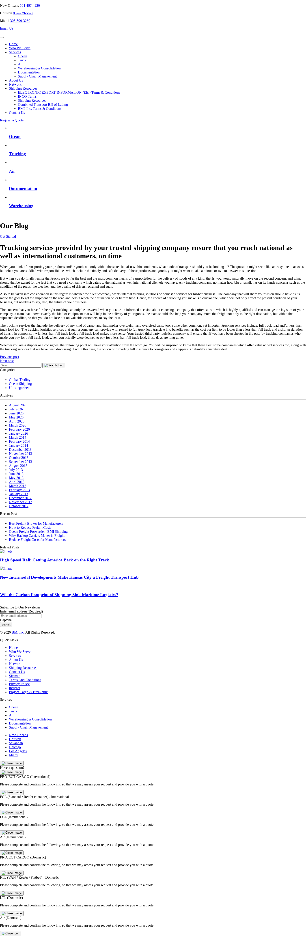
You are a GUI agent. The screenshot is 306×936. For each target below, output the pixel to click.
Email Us (6, 28)
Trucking (17, 153)
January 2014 (18, 445)
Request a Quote (12, 120)
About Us (16, 80)
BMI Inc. (18, 632)
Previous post (9, 357)
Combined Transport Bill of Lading (43, 104)
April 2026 (16, 421)
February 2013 (19, 490)
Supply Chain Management (37, 76)
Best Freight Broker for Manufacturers (36, 523)
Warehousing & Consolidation (39, 68)
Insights (14, 688)
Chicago (15, 747)
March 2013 (17, 486)
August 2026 (18, 405)
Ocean (22, 56)
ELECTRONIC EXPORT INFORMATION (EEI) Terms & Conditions (69, 92)
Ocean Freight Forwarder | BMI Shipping (38, 531)
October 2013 (18, 457)
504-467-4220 (30, 5)
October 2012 (18, 506)
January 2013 (18, 494)
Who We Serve (19, 48)
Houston (15, 739)
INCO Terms (27, 96)
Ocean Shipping (20, 384)
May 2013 (16, 478)
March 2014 (17, 437)
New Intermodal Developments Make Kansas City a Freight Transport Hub (69, 577)
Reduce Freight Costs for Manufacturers (37, 539)
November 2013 (20, 453)
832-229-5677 (23, 13)
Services (15, 52)
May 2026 (16, 417)
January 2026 (18, 433)
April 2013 (16, 482)
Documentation (29, 72)
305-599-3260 (20, 21)
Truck (22, 60)
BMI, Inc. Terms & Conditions (39, 108)
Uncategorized (19, 388)
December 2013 (20, 449)
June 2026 (16, 413)
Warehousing (21, 205)
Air (20, 64)
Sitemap (14, 676)
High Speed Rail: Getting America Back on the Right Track (54, 560)
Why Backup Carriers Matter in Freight (37, 535)
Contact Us (17, 112)
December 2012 (20, 498)
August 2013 (18, 466)
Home (13, 44)
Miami (13, 755)
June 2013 (16, 474)
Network (15, 84)
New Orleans (18, 735)
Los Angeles (18, 751)
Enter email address (21, 611)
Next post (7, 361)
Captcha (6, 620)
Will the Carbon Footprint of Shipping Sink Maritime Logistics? (59, 594)
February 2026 (19, 429)
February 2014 (19, 441)
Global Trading (19, 380)
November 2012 (20, 502)
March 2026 (17, 425)
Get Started (8, 236)
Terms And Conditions (25, 680)
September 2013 (20, 462)
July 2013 (16, 470)
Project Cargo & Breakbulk (28, 692)
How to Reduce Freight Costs (30, 527)
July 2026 (16, 409)
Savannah (16, 743)
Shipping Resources (23, 88)
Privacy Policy (19, 684)
